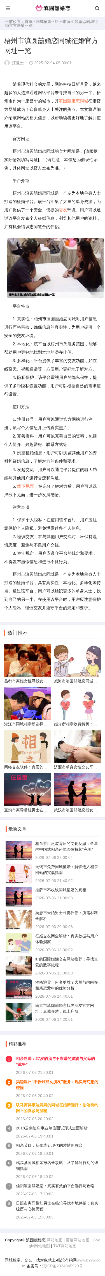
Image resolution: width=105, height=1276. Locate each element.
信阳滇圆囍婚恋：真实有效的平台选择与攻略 (55, 1186)
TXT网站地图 (64, 1246)
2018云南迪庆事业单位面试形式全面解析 (52, 1128)
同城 (84, 101)
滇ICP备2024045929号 (62, 1266)
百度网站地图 (77, 1240)
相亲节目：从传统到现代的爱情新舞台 (49, 1145)
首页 (28, 21)
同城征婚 (44, 21)
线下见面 (25, 486)
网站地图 (54, 1240)
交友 (63, 209)
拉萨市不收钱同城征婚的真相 (60, 890)
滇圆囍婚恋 (69, 101)
